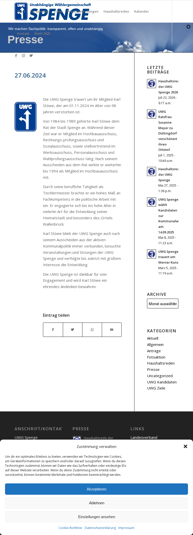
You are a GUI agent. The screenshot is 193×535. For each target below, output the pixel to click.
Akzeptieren (96, 489)
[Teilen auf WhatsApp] (92, 330)
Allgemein (155, 344)
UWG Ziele (156, 387)
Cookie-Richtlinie (70, 528)
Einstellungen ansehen (96, 517)
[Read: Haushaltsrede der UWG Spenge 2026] (151, 83)
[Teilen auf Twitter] (72, 330)
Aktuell (152, 338)
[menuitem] (21, 11)
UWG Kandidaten (162, 381)
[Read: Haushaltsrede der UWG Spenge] (151, 171)
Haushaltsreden (161, 363)
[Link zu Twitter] (31, 55)
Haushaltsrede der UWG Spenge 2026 (169, 86)
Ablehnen (96, 503)
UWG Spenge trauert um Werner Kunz (168, 257)
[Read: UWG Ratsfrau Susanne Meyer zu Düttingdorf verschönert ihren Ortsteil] (151, 114)
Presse (153, 369)
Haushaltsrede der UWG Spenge (169, 174)
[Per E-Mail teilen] (111, 330)
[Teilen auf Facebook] (53, 330)
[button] (185, 446)
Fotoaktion (156, 357)
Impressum (126, 528)
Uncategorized (160, 375)
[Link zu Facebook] (16, 55)
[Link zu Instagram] (23, 55)
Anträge (154, 350)
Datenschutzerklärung (100, 528)
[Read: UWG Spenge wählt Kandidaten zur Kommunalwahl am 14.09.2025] (151, 201)
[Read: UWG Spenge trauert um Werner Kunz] (151, 254)
